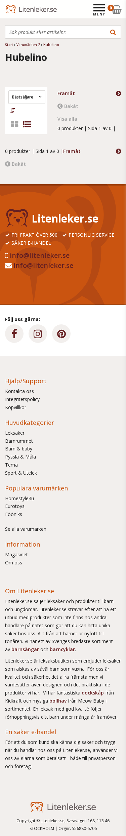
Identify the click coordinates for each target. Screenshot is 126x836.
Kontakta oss (19, 391)
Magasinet (16, 554)
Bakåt (71, 106)
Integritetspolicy (22, 399)
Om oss (13, 562)
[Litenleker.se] (14, 9)
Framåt (66, 93)
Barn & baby (18, 448)
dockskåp (93, 692)
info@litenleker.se (40, 255)
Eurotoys (15, 506)
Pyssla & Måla (20, 456)
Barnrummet (19, 441)
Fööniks (13, 514)
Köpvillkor (15, 407)
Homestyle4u (19, 498)
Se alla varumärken (25, 529)
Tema (11, 465)
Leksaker (15, 433)
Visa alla (67, 119)
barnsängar (25, 649)
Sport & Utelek (21, 473)
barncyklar (62, 649)
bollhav (58, 701)
